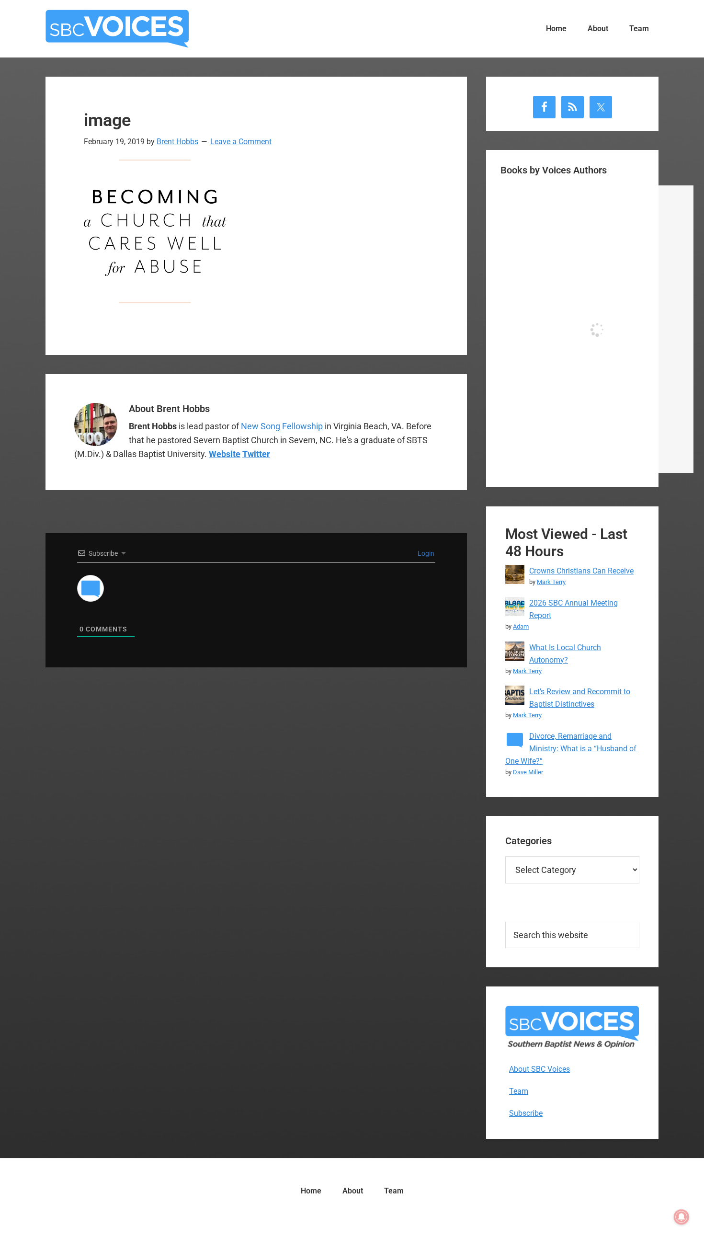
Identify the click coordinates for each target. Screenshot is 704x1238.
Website (224, 454)
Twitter (256, 454)
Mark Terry (551, 581)
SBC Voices (117, 29)
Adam (521, 626)
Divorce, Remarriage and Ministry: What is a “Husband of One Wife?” (570, 749)
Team (518, 1091)
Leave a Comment (241, 141)
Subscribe (526, 1113)
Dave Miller (528, 772)
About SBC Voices (539, 1069)
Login (425, 553)
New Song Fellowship (282, 426)
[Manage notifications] (681, 1217)
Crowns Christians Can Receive (581, 570)
